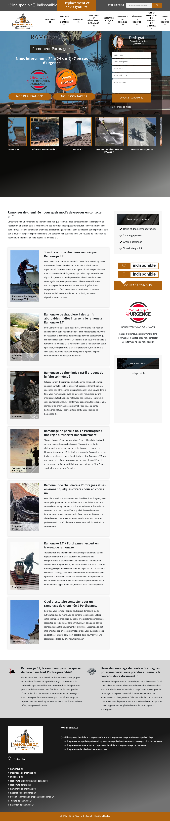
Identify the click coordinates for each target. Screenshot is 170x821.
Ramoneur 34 (50, 20)
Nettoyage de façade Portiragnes (89, 741)
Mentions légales (102, 816)
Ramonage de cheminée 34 (123, 21)
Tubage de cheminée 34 (21, 801)
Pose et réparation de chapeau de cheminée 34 (151, 21)
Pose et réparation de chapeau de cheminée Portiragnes (100, 745)
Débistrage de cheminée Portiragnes (80, 737)
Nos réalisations (30, 96)
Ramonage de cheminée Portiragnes (122, 741)
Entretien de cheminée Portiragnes (90, 749)
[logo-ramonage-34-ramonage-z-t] (23, 21)
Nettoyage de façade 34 (109, 20)
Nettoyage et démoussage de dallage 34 (93, 21)
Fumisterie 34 (78, 20)
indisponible (20, 5)
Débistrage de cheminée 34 (64, 21)
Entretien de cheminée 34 (22, 805)
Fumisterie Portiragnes (108, 737)
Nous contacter (74, 96)
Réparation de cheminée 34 (137, 21)
